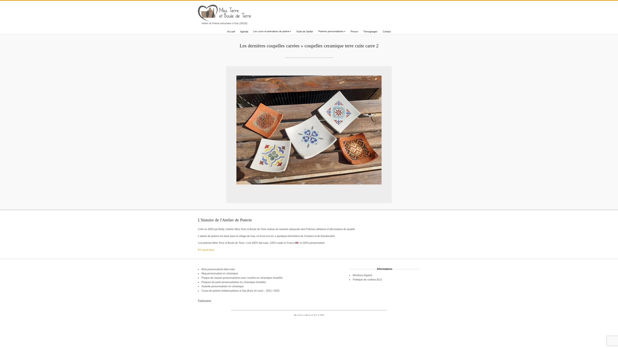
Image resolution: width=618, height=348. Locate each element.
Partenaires (204, 300)
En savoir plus (206, 249)
